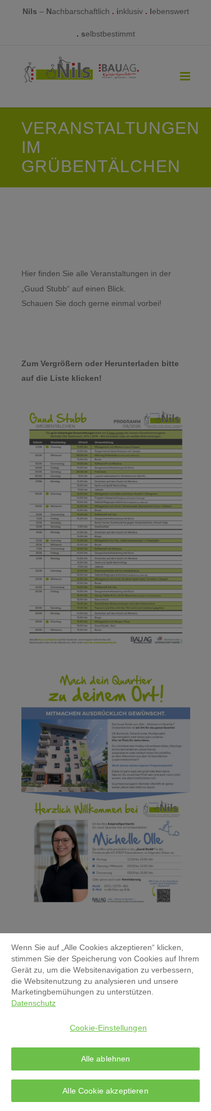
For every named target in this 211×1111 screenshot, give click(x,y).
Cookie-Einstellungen (108, 1027)
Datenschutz (33, 1002)
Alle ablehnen (106, 1058)
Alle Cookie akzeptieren (105, 1090)
